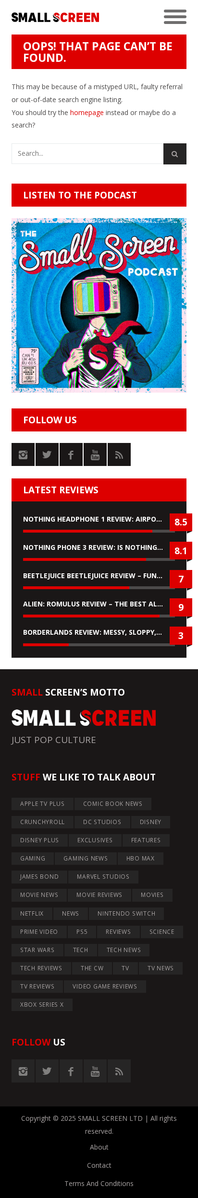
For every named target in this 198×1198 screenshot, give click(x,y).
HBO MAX (140, 858)
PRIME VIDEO (39, 932)
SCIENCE (161, 932)
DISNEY (151, 822)
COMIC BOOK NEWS (113, 804)
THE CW (92, 968)
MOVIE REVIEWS (99, 895)
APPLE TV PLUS (42, 804)
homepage (87, 112)
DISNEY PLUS (39, 840)
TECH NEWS (124, 950)
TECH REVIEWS (41, 968)
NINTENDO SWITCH (126, 913)
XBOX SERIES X (42, 1004)
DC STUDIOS (102, 822)
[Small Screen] (55, 17)
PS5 (81, 932)
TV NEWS (161, 968)
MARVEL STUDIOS (103, 876)
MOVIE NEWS (39, 895)
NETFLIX (32, 913)
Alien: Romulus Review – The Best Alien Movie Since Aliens (99, 603)
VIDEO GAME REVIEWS (105, 986)
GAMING (33, 858)
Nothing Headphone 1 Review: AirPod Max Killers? (99, 518)
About (99, 1146)
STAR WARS (37, 950)
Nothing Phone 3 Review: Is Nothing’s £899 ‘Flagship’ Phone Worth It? (99, 547)
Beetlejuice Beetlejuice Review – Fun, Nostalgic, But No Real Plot (99, 575)
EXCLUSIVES (95, 840)
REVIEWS (118, 932)
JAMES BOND (39, 876)
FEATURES (146, 840)
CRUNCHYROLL (42, 822)
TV (125, 968)
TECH (80, 950)
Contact (99, 1165)
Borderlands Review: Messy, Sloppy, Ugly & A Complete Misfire (99, 632)
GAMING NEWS (85, 858)
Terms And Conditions (99, 1183)
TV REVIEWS (37, 986)
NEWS (70, 913)
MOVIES (152, 895)
